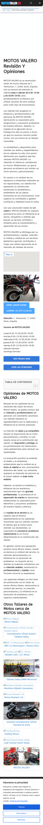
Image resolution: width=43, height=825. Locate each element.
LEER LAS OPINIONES (21, 367)
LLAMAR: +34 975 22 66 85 (19, 311)
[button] (31, 3)
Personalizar (21, 813)
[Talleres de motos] (11, 3)
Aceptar (21, 807)
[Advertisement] (21, 35)
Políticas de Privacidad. (19, 801)
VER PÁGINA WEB (21, 359)
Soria (8, 10)
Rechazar (21, 820)
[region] (21, 802)
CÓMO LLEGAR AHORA (16, 305)
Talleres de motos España (10, 8)
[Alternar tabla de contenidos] (34, 386)
